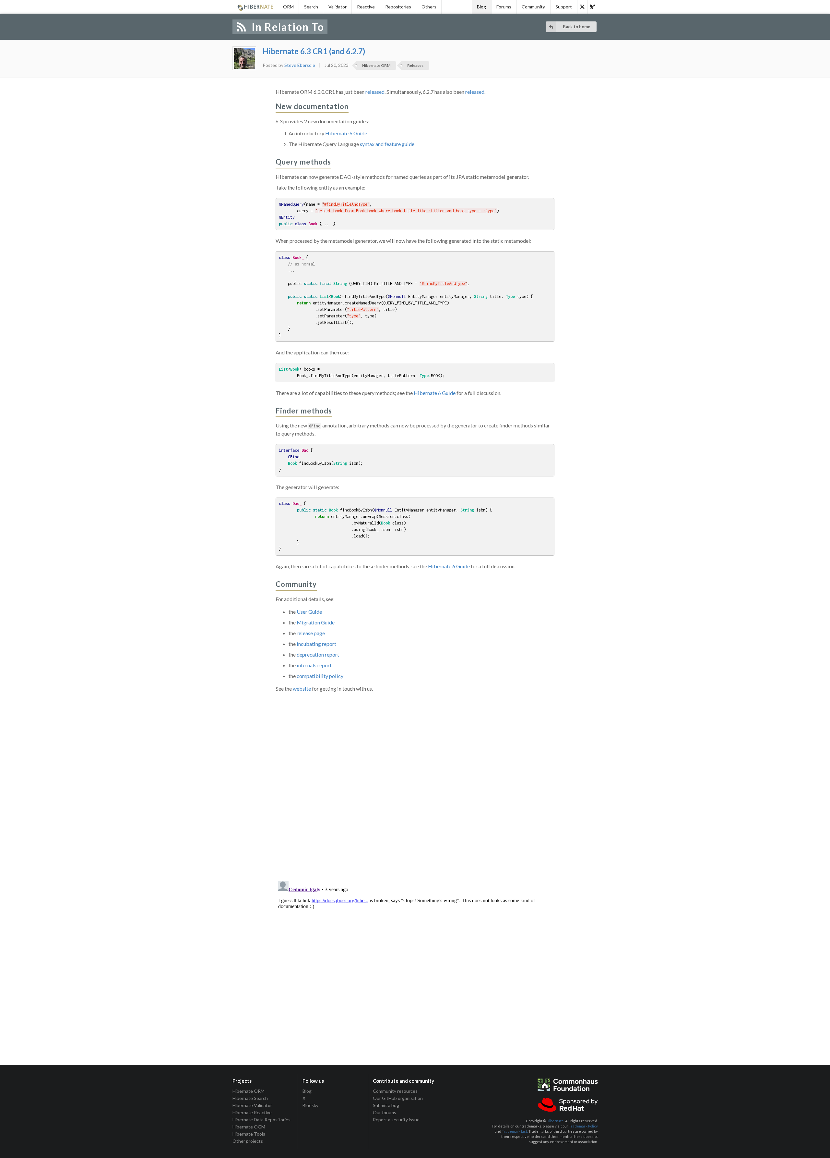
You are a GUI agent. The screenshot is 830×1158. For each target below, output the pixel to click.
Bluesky (310, 1105)
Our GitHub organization (398, 1098)
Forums (503, 6)
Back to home (576, 26)
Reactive (366, 6)
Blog (481, 6)
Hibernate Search (250, 1098)
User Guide (309, 612)
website (302, 688)
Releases (415, 65)
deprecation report (318, 654)
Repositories (398, 6)
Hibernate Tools (248, 1134)
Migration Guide (316, 622)
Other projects (247, 1141)
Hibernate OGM (248, 1126)
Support (563, 6)
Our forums (384, 1112)
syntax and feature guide (387, 144)
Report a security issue (396, 1119)
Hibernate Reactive (252, 1112)
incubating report (316, 644)
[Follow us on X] (582, 7)
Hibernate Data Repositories (261, 1119)
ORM (288, 6)
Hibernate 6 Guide (346, 133)
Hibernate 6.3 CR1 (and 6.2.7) (314, 51)
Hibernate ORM (376, 65)
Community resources (395, 1091)
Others (428, 6)
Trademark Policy (583, 1126)
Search (311, 6)
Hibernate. (555, 1121)
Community (533, 6)
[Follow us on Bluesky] (592, 7)
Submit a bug (386, 1105)
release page (311, 633)
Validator (337, 6)
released (375, 92)
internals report (314, 665)
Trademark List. (515, 1131)
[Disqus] (415, 782)
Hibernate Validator (252, 1105)
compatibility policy (320, 676)
